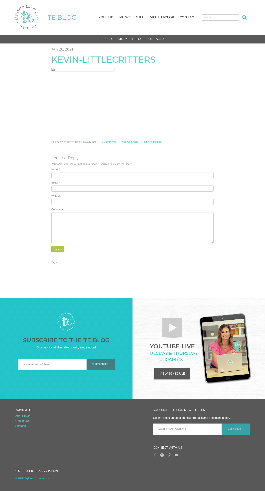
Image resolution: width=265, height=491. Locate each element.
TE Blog (137, 39)
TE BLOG (62, 17)
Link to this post (153, 141)
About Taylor (23, 416)
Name (54, 169)
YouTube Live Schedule (121, 17)
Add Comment (130, 141)
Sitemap (20, 425)
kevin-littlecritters (103, 59)
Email (54, 182)
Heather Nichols (72, 141)
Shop (104, 39)
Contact (188, 17)
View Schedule (172, 373)
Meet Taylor (162, 17)
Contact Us (156, 39)
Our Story (119, 39)
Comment (57, 209)
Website (56, 196)
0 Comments (109, 141)
